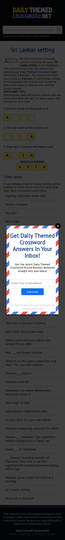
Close (58, 226)
